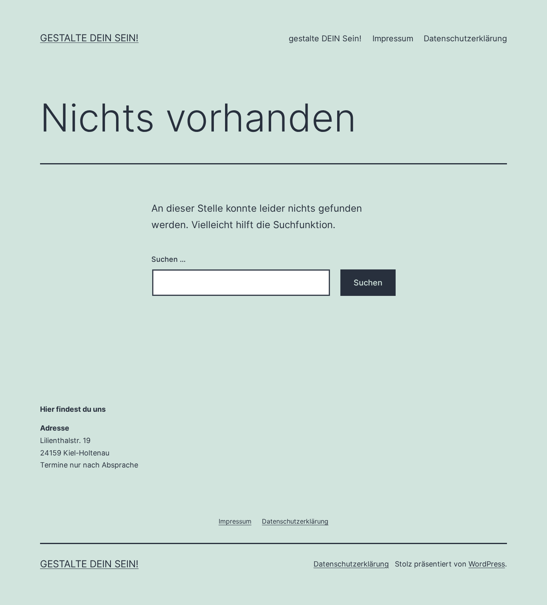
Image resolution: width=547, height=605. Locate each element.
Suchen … (168, 259)
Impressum (392, 38)
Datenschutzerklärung (465, 38)
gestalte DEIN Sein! (89, 38)
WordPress (487, 564)
